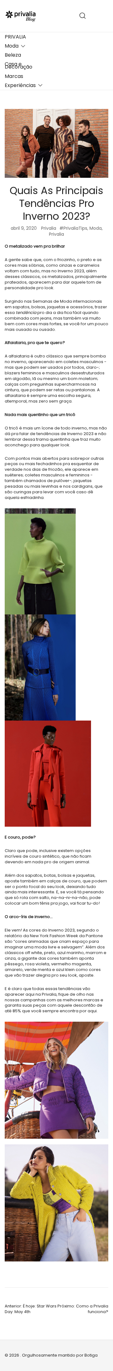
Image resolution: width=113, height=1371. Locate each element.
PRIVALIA (15, 36)
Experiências (20, 85)
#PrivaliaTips (73, 228)
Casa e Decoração (18, 65)
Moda (12, 45)
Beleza (13, 55)
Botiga (91, 1355)
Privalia (48, 228)
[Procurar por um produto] (82, 16)
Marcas (14, 76)
